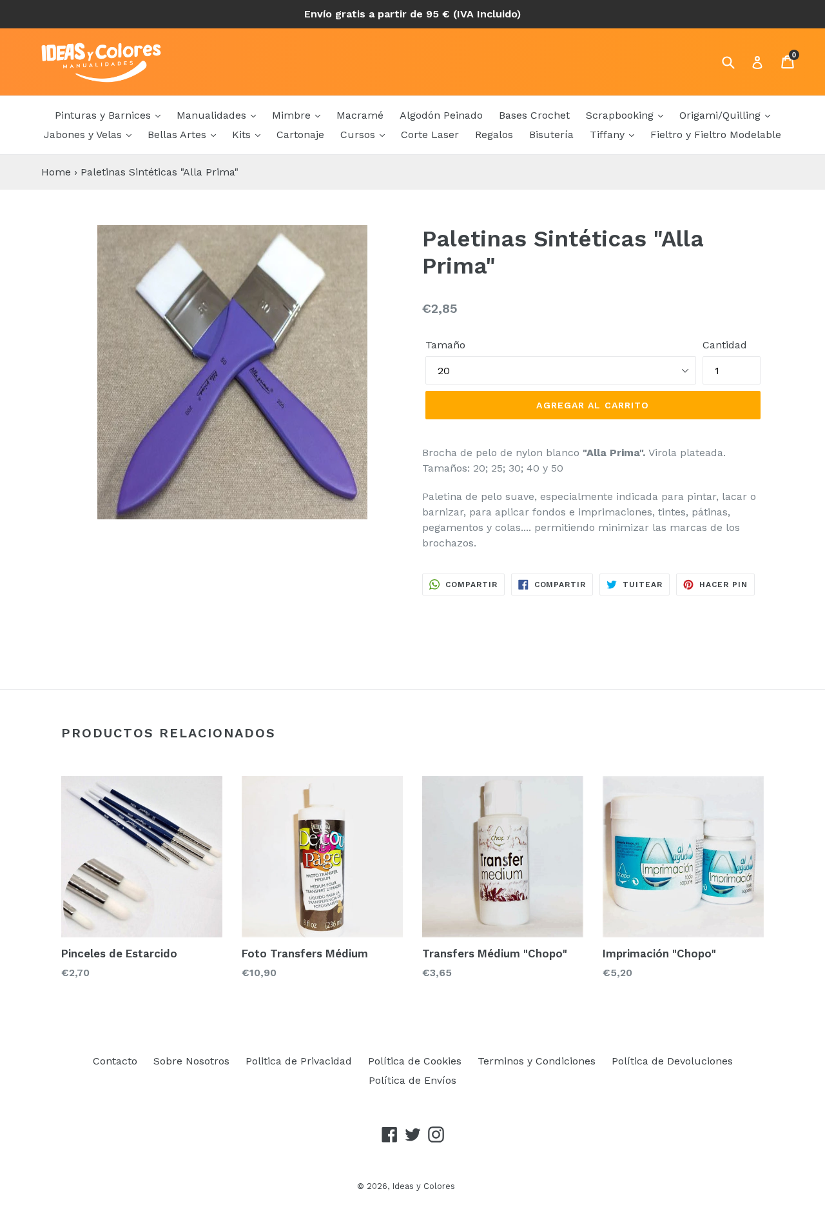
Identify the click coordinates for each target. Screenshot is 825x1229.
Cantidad (725, 345)
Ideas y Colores (423, 1186)
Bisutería (551, 134)
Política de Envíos (412, 1080)
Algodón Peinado (441, 115)
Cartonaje (300, 134)
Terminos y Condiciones (537, 1061)
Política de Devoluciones (672, 1061)
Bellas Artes (178, 134)
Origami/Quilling (721, 115)
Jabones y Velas (84, 134)
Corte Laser (430, 134)
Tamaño (445, 345)
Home (56, 172)
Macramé (359, 115)
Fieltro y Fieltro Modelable (715, 134)
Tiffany (609, 134)
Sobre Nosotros (191, 1061)
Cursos (359, 134)
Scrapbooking (621, 115)
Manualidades (213, 115)
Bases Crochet (534, 115)
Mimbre (293, 115)
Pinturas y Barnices (104, 115)
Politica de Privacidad (299, 1061)
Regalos (494, 134)
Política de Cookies (414, 1061)
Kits (243, 134)
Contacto (115, 1061)
